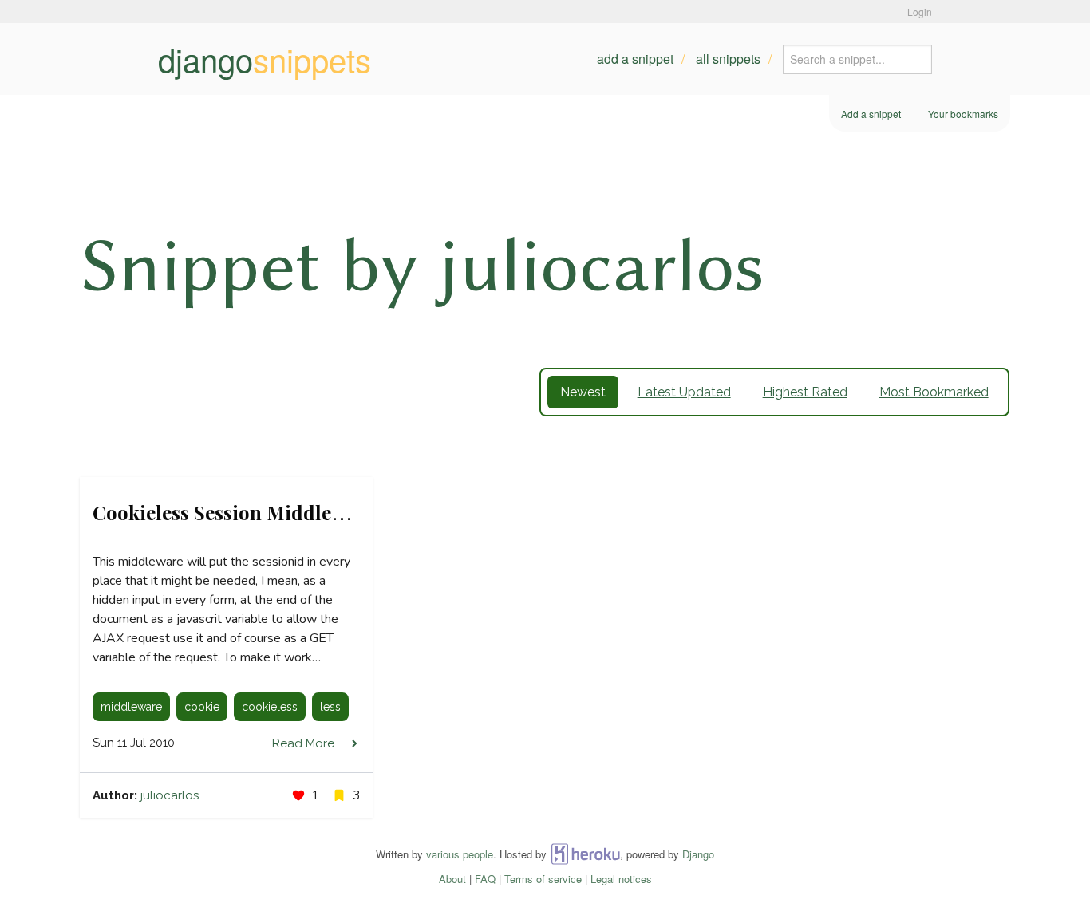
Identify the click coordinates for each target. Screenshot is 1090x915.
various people (459, 854)
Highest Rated (805, 392)
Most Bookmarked (934, 392)
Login (919, 11)
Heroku (585, 854)
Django (698, 854)
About (452, 878)
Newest (583, 392)
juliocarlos (169, 795)
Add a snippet (635, 58)
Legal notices (621, 878)
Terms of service (543, 878)
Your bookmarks (963, 113)
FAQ (485, 878)
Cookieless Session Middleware (234, 512)
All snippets (728, 58)
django (264, 59)
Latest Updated (684, 392)
